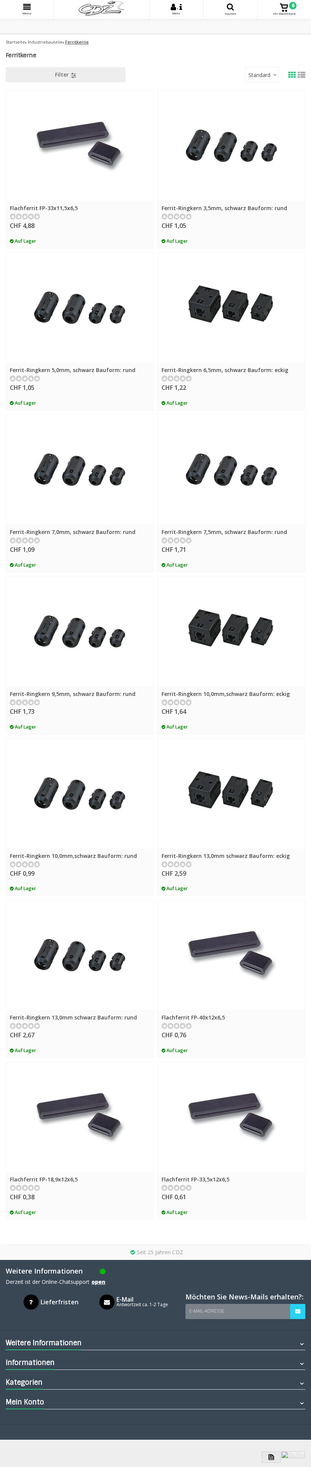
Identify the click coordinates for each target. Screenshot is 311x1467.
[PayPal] (293, 1454)
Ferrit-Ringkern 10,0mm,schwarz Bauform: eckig (226, 693)
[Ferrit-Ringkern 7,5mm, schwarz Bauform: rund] (231, 469)
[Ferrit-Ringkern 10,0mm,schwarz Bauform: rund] (80, 793)
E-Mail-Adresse (207, 1311)
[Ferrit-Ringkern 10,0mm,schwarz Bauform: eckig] (231, 631)
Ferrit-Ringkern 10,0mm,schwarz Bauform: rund (73, 855)
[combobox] (261, 74)
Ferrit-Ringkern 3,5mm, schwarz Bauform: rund (224, 208)
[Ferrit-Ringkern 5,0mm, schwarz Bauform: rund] (80, 307)
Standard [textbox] (259, 75)
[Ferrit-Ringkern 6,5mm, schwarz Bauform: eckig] (231, 307)
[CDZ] (101, 9)
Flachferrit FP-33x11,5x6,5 (44, 208)
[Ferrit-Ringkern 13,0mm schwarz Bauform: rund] (80, 955)
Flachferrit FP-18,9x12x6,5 (44, 1179)
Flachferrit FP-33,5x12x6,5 (195, 1179)
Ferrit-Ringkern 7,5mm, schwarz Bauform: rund (224, 532)
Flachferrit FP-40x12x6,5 (193, 1017)
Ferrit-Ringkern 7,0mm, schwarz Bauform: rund (72, 532)
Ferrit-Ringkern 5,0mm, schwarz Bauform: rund (72, 370)
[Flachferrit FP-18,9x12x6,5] (80, 1116)
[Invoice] (271, 1457)
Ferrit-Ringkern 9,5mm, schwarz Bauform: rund (72, 693)
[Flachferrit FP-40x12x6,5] (231, 955)
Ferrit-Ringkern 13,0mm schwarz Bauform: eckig (226, 855)
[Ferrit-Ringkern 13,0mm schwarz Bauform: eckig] (231, 793)
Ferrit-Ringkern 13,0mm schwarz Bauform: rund (73, 1017)
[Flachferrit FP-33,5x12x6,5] (231, 1116)
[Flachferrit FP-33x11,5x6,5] (80, 145)
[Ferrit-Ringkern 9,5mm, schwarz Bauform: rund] (80, 631)
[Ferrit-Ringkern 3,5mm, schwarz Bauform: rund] (231, 145)
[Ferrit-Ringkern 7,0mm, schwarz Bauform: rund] (80, 469)
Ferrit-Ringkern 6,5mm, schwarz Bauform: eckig (225, 370)
